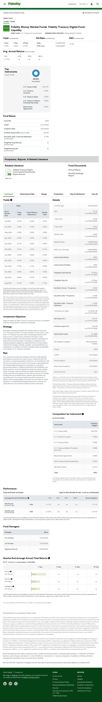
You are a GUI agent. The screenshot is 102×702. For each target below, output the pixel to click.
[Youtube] (10, 683)
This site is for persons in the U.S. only (63, 692)
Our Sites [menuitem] (82, 4)
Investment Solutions (84, 682)
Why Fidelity (7, 672)
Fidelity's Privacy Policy (30, 677)
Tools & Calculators (84, 688)
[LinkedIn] (5, 683)
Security (55, 688)
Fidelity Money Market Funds (13, 13)
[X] (16, 683)
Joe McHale (9, 543)
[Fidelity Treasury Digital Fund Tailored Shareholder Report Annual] (8, 172)
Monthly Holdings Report (75, 174)
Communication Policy (61, 682)
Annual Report (74, 170)
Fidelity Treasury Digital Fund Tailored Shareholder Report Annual (24, 172)
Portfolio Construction (85, 685)
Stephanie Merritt (11, 549)
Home (79, 676)
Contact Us (72, 4)
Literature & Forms (84, 691)
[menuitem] (4, 4)
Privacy (55, 679)
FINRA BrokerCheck (60, 696)
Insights (80, 679)
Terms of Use (57, 676)
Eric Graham (9, 538)
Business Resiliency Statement (63, 685)
